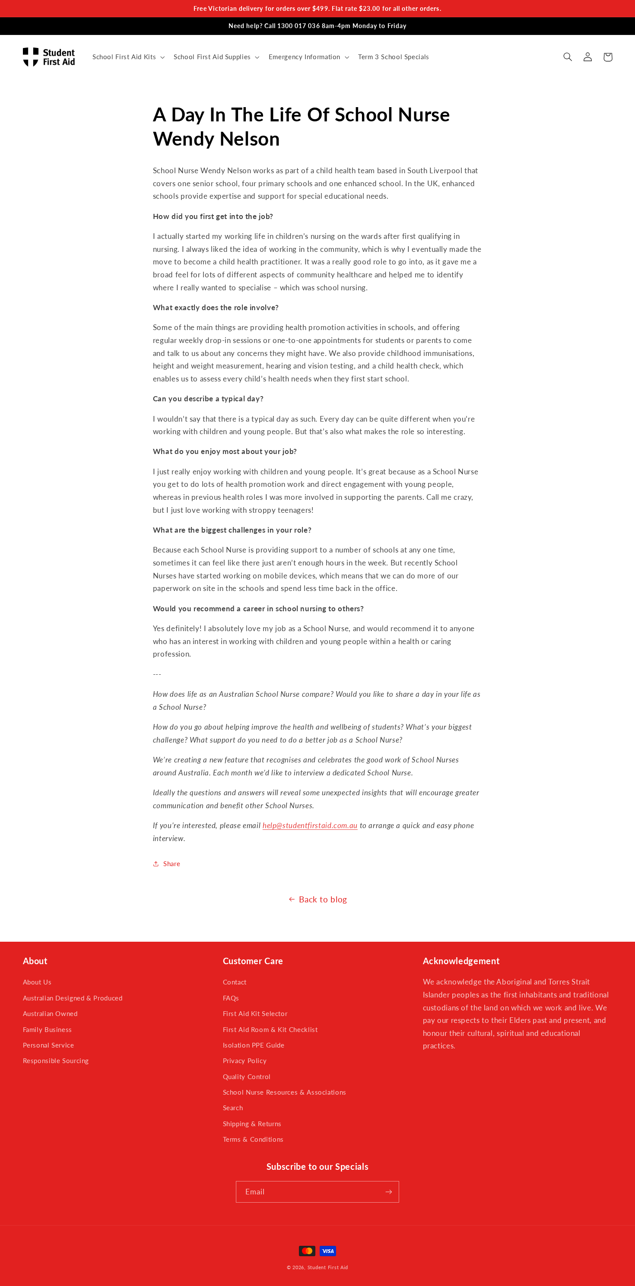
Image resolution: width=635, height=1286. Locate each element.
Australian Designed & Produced (73, 998)
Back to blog (323, 899)
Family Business (47, 1029)
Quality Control (247, 1076)
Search (233, 1107)
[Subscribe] (389, 1191)
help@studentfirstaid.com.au (310, 825)
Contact (235, 982)
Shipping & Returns (252, 1123)
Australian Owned (50, 1013)
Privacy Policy (245, 1060)
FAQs (231, 998)
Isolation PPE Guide (254, 1045)
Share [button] (171, 863)
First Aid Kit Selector (255, 1013)
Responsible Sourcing (56, 1060)
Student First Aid (328, 1267)
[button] (127, 57)
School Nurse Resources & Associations (284, 1092)
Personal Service (48, 1045)
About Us (37, 982)
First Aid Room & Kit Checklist (270, 1029)
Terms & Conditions (253, 1139)
